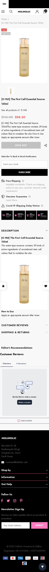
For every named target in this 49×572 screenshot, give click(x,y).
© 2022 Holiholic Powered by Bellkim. (24, 546)
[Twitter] (8, 500)
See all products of (10, 110)
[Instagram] (14, 500)
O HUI (24, 110)
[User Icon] (37, 11)
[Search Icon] (14, 11)
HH (4, 4)
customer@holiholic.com (17, 462)
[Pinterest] (21, 500)
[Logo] (24, 11)
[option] (24, 55)
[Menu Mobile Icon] (3, 11)
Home (4, 19)
